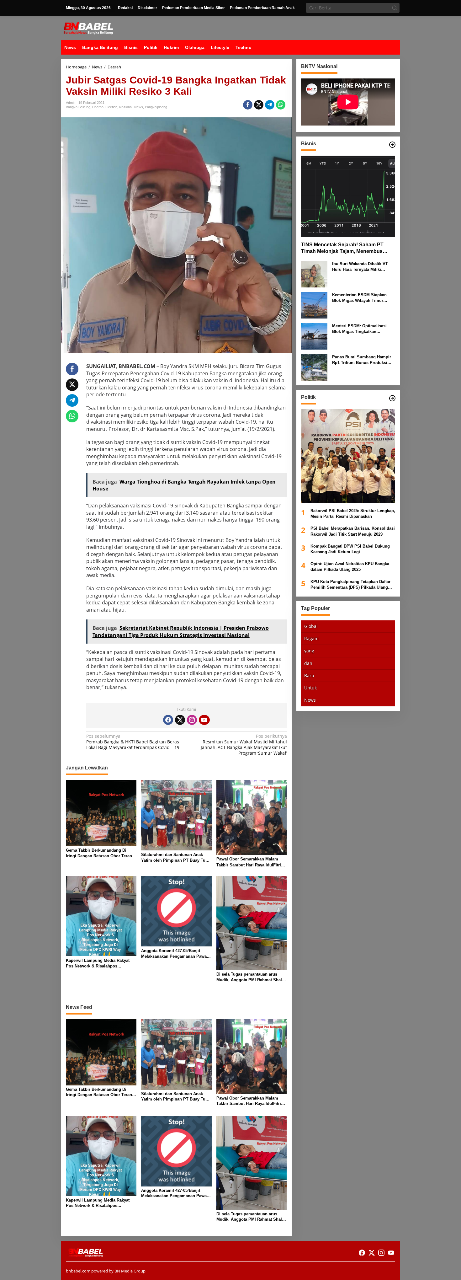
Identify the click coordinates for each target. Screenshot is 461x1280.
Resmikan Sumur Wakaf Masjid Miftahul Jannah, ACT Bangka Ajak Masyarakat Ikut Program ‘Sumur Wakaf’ (244, 744)
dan (308, 663)
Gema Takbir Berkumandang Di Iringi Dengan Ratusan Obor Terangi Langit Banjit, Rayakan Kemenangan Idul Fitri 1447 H (101, 853)
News (138, 107)
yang (309, 651)
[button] (394, 8)
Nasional (125, 107)
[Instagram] (192, 720)
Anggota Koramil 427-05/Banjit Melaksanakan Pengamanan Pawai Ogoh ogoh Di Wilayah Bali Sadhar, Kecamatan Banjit (175, 953)
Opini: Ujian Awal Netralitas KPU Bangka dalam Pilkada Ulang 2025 (349, 566)
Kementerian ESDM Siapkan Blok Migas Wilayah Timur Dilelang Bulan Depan (359, 297)
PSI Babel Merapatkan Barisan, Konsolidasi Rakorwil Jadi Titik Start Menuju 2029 (352, 531)
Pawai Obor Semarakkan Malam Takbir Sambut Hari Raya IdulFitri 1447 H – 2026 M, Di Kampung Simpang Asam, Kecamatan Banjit (249, 862)
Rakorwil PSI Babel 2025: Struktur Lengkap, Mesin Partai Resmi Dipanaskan (352, 513)
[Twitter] (180, 720)
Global (311, 626)
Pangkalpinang (156, 107)
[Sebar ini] (247, 105)
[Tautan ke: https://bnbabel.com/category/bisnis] (392, 144)
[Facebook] (168, 720)
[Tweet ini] (258, 105)
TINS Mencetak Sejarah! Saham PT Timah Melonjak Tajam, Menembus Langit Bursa (342, 248)
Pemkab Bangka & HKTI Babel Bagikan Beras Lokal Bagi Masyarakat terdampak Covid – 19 (132, 741)
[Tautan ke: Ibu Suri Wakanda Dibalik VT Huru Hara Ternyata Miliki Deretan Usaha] (314, 273)
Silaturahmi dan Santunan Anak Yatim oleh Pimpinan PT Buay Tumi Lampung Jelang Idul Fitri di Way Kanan (175, 857)
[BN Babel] (88, 27)
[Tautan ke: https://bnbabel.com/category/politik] (392, 398)
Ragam (311, 638)
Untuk (310, 688)
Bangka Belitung (78, 107)
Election (111, 107)
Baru (309, 675)
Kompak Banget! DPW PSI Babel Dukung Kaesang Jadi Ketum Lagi (350, 549)
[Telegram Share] (269, 105)
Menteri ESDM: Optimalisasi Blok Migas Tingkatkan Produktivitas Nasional (359, 328)
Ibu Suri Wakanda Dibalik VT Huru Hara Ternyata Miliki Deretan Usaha (360, 266)
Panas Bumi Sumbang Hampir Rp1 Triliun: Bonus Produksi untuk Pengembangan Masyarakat (361, 359)
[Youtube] (204, 720)
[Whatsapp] (280, 105)
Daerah (97, 107)
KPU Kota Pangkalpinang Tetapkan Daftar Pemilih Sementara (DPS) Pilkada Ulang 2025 (350, 584)
